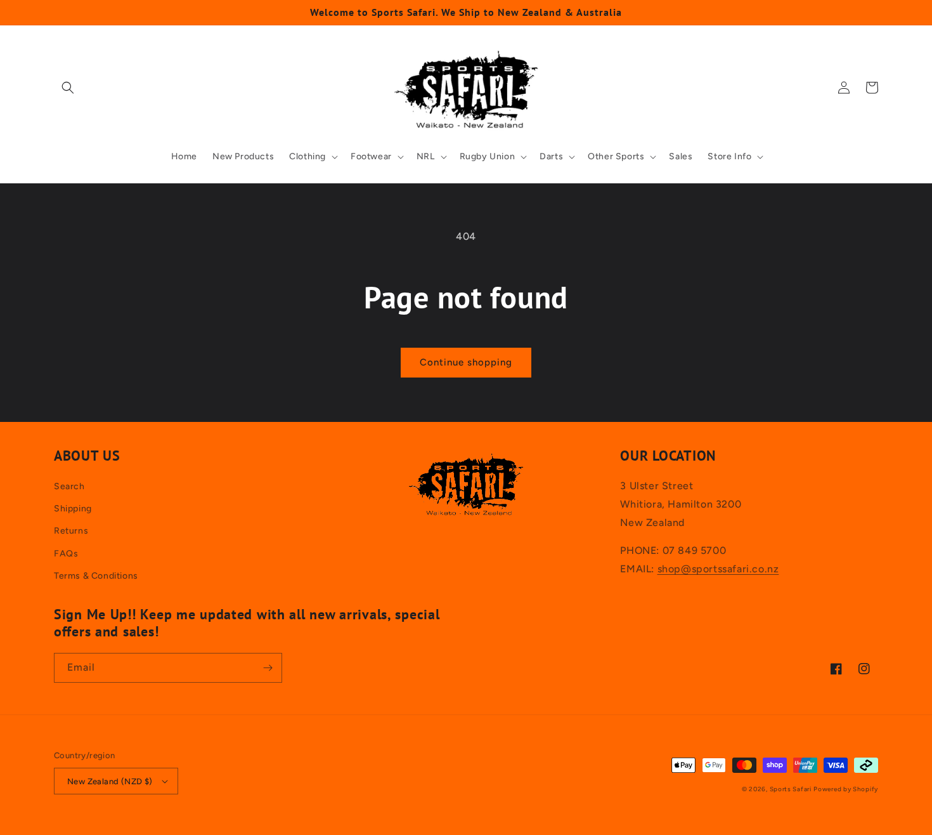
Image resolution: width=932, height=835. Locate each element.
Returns (71, 530)
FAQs (66, 553)
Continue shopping (466, 362)
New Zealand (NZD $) (110, 781)
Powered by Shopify (845, 789)
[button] (68, 88)
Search (69, 486)
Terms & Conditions (96, 575)
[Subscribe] (268, 668)
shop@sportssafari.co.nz (718, 569)
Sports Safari (791, 789)
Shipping (73, 508)
